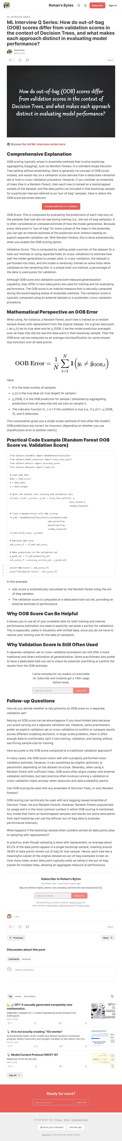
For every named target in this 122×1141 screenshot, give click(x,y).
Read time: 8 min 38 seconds (21, 1058)
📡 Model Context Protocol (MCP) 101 (32, 1054)
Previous (18, 937)
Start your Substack (53, 1127)
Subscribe (97, 5)
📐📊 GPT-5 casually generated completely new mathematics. (39, 1006)
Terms (67, 1119)
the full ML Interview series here (43, 144)
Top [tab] (10, 996)
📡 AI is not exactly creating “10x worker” (35, 1031)
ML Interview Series (18, 17)
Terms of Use (75, 902)
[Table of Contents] (3, 570)
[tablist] (20, 959)
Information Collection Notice (60, 905)
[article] (61, 1014)
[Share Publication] (85, 5)
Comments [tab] (14, 959)
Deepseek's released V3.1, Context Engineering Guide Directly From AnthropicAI (41, 1014)
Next (106, 937)
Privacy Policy (83, 905)
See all (13, 1075)
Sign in (113, 5)
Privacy (58, 1119)
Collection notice (80, 1119)
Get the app (76, 1127)
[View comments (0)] (20, 60)
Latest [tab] (18, 996)
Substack (46, 1134)
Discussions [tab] (29, 996)
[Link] (2, 154)
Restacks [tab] (26, 959)
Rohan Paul (19, 50)
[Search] (79, 5)
